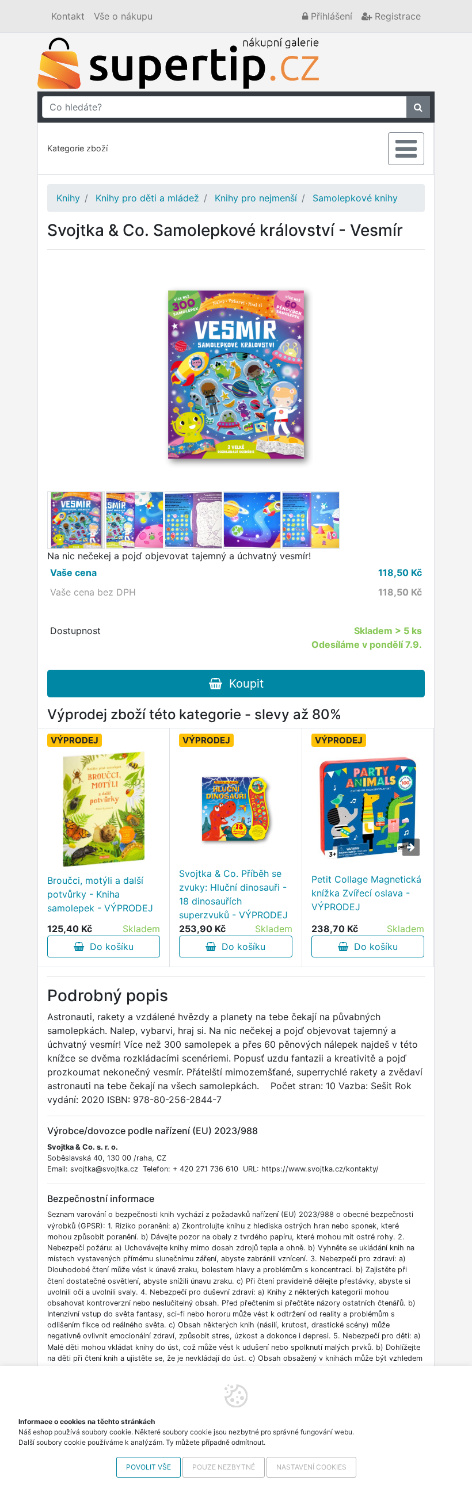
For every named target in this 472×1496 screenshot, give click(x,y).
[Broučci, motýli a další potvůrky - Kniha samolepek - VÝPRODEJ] (104, 809)
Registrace (396, 16)
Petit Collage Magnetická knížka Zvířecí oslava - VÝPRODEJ (366, 893)
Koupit (243, 683)
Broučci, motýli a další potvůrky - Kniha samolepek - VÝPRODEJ (100, 894)
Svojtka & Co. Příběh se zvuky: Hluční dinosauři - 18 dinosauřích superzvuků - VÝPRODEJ (233, 894)
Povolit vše (148, 1467)
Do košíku (109, 946)
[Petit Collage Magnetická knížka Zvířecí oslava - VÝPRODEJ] (367, 807)
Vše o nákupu (123, 16)
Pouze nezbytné (223, 1467)
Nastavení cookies (311, 1467)
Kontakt (68, 16)
